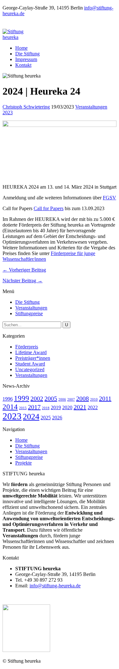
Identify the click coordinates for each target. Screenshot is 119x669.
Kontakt (23, 65)
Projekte (23, 463)
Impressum (26, 59)
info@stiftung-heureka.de (55, 585)
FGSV (109, 197)
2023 (8, 112)
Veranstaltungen (91, 106)
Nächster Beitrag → (23, 280)
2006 (62, 399)
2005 (50, 398)
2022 (93, 407)
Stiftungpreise (29, 313)
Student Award (30, 363)
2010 (94, 399)
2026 (57, 418)
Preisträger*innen (32, 358)
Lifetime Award (31, 352)
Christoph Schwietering (26, 106)
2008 (82, 398)
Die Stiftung (27, 53)
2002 (36, 398)
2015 (23, 408)
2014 (10, 407)
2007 (71, 399)
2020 (67, 407)
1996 (8, 399)
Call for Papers (48, 208)
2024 (31, 416)
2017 (34, 406)
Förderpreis (26, 346)
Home (21, 48)
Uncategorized (29, 369)
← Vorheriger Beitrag (24, 269)
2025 (46, 418)
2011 (105, 398)
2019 (56, 407)
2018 (46, 408)
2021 (80, 406)
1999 (21, 398)
